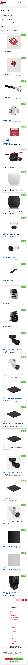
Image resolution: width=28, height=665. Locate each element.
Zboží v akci (14, 627)
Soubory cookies (14, 619)
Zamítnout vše (9, 659)
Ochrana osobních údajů (14, 617)
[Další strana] (23, 600)
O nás (14, 610)
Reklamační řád (14, 615)
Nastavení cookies (14, 661)
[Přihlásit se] (20, 2)
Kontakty (14, 621)
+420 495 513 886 (14, 3)
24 (9, 19)
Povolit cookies (18, 659)
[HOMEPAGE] (14, 7)
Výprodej (14, 631)
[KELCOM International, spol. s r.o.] (3, 2)
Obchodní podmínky (14, 611)
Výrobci (14, 635)
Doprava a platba (14, 613)
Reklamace (14, 641)
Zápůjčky (14, 643)
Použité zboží (14, 633)
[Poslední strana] (26, 600)
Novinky (14, 629)
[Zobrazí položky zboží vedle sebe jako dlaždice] (2, 26)
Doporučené (12, 22)
